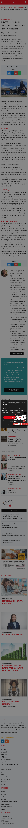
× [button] (24, 402)
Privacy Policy (12, 414)
